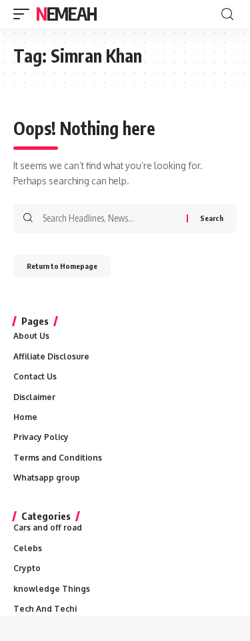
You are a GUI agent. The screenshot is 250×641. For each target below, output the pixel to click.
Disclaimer (34, 397)
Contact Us (35, 376)
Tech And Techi (45, 609)
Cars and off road (47, 528)
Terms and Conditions (57, 458)
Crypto (27, 568)
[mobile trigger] (24, 14)
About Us (31, 336)
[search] (227, 14)
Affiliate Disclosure (51, 356)
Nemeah (66, 14)
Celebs (27, 548)
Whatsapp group (46, 478)
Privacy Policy (41, 437)
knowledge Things (51, 589)
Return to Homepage (62, 266)
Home (25, 417)
